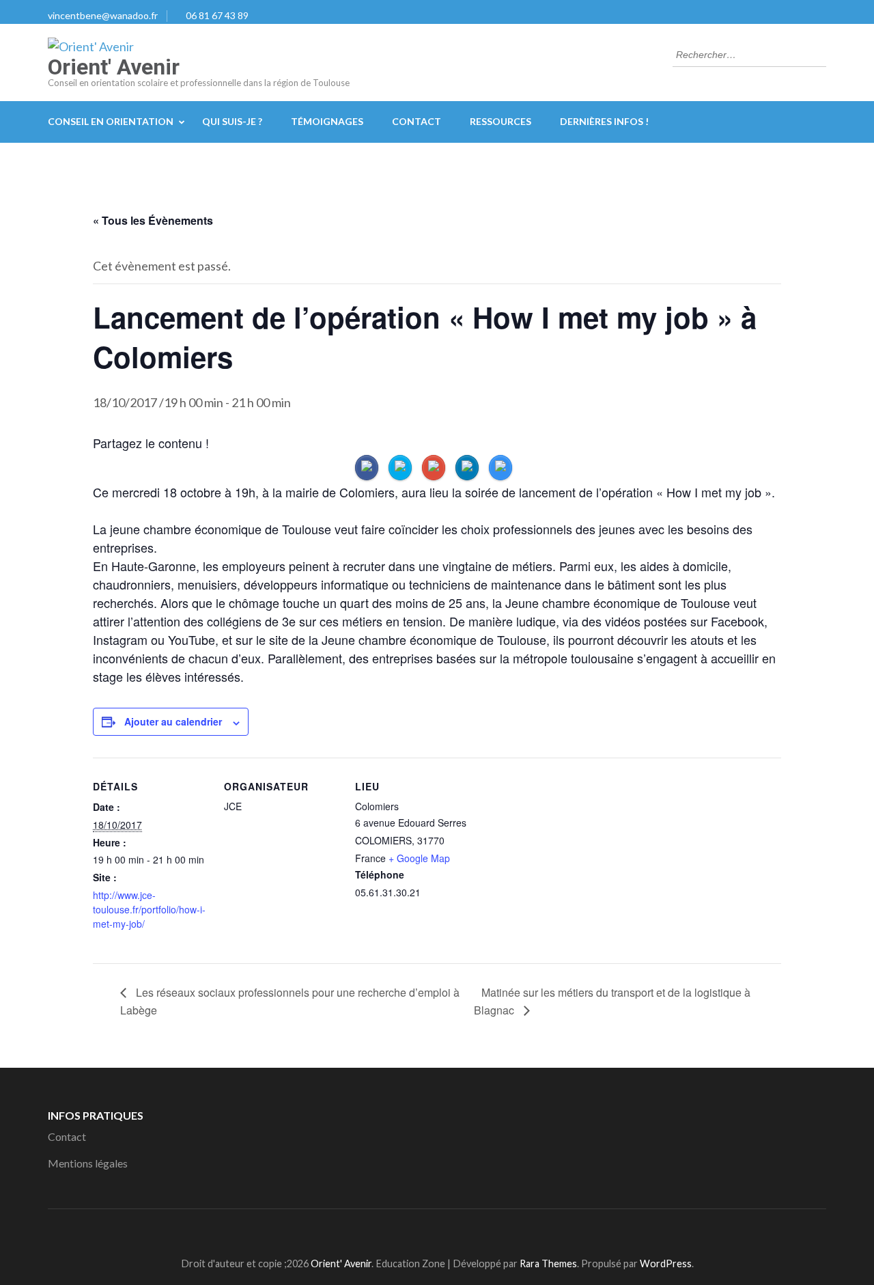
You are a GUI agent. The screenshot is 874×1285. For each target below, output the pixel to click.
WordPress (666, 1263)
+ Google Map (419, 858)
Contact (416, 121)
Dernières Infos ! (604, 121)
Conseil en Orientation (110, 121)
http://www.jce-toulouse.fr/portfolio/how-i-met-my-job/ (149, 909)
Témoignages (327, 121)
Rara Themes (548, 1263)
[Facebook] (417, 1230)
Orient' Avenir (114, 67)
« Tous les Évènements (153, 220)
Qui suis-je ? (232, 121)
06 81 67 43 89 (217, 15)
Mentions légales (88, 1163)
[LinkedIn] (442, 1230)
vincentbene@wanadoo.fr (103, 15)
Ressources (500, 121)
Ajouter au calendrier (173, 721)
